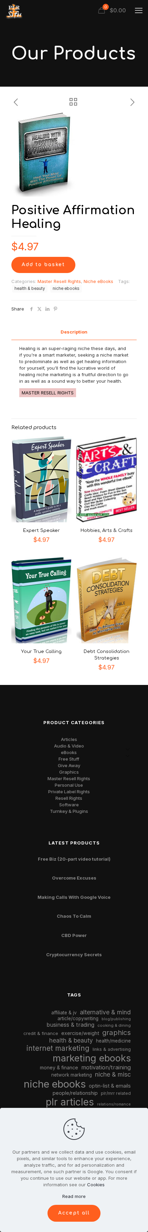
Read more (74, 1196)
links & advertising (112, 1049)
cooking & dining (114, 1025)
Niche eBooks (98, 281)
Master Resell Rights (59, 281)
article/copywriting (77, 1018)
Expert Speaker (41, 530)
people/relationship (75, 1093)
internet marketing (58, 1048)
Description (74, 332)
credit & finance (40, 1033)
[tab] (74, 332)
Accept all (74, 1212)
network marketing (71, 1075)
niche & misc (113, 1074)
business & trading (70, 1024)
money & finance (59, 1067)
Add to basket (43, 264)
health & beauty (29, 288)
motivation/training (106, 1067)
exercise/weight (80, 1033)
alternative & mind (105, 1012)
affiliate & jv (64, 1012)
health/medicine (113, 1041)
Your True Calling (41, 651)
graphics (116, 1032)
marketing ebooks (92, 1058)
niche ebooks (66, 288)
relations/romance (114, 1104)
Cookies (96, 1184)
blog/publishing (116, 1019)
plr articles (70, 1102)
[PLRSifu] (13, 10)
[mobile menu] (139, 10)
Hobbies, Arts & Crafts (107, 530)
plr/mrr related (116, 1093)
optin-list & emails (110, 1086)
